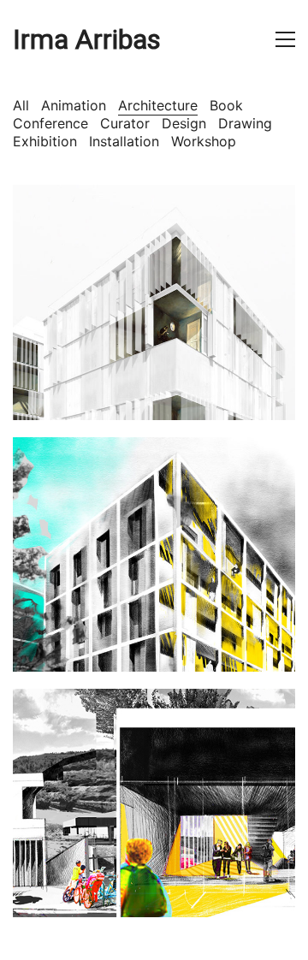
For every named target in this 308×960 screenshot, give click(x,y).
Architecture (158, 105)
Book (226, 105)
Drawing (245, 123)
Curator (125, 123)
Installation (124, 141)
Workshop (203, 141)
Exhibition (45, 141)
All (21, 105)
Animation (73, 105)
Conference (50, 123)
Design (184, 123)
